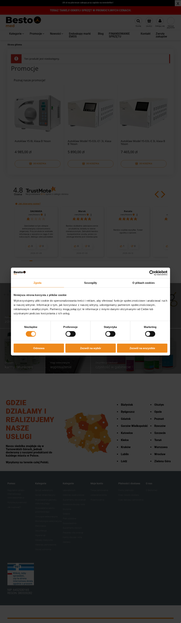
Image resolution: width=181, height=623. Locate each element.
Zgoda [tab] (38, 282)
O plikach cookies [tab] (143, 282)
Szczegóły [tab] (90, 282)
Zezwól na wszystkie (142, 347)
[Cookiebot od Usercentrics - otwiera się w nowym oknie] (151, 273)
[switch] (71, 334)
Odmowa (38, 347)
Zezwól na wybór (90, 347)
